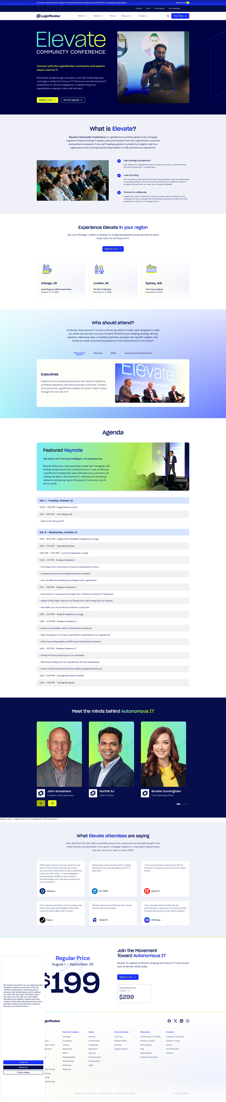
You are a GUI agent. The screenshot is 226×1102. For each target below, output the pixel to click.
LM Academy (159, 8)
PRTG (65, 1053)
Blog (142, 1049)
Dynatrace (67, 1041)
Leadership (93, 1045)
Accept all (23, 1062)
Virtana (66, 1045)
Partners (139, 8)
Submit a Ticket (173, 1041)
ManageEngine (69, 1057)
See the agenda (71, 100)
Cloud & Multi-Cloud (45, 1045)
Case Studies (146, 1053)
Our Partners (94, 1041)
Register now (45, 100)
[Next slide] (52, 803)
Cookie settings (23, 1072)
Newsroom (93, 1049)
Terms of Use (92, 1093)
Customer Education (149, 1057)
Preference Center (106, 1093)
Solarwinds (67, 1049)
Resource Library (147, 1041)
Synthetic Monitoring (46, 1081)
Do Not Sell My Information (125, 1093)
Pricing (112, 16)
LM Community (174, 8)
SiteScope (67, 1065)
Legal (91, 1065)
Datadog (66, 1036)
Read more (180, 2)
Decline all (23, 1067)
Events (169, 1045)
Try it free (178, 15)
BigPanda (67, 1069)
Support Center (121, 1049)
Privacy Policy (80, 1093)
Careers (92, 1036)
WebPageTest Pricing (46, 1069)
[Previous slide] (41, 803)
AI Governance (95, 1057)
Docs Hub (118, 1036)
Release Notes (120, 1041)
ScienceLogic (68, 1061)
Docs (148, 8)
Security (92, 1053)
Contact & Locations (175, 1036)
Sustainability (94, 1061)
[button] (82, 16)
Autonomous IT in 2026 (150, 1036)
